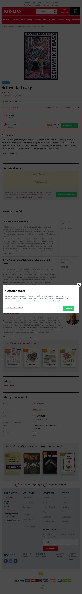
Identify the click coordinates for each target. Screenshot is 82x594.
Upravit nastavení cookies (14, 307)
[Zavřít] (79, 285)
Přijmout (68, 308)
